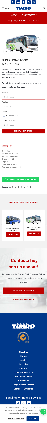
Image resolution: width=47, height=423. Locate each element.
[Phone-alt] (13, 2)
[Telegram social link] (30, 187)
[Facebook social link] (12, 187)
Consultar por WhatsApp (21, 179)
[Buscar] (44, 8)
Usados (23, 360)
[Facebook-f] (23, 2)
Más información (16, 419)
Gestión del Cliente (24, 376)
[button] (23, 20)
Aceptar (32, 419)
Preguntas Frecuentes (23, 384)
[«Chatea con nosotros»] (43, 412)
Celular (4, 111)
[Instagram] (28, 2)
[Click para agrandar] (6, 51)
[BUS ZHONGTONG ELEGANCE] (13, 220)
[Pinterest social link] (21, 187)
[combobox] (4, 115)
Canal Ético (23, 380)
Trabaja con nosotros (23, 372)
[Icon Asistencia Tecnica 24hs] (34, 2)
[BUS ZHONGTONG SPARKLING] (34, 219)
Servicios (23, 364)
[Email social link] (18, 187)
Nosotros (23, 352)
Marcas (23, 356)
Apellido (5, 102)
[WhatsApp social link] (27, 187)
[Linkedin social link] (24, 187)
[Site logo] (23, 8)
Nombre (5, 93)
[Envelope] (18, 2)
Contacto (23, 368)
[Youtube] (29, 403)
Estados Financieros (23, 389)
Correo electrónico (9, 120)
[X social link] (15, 187)
